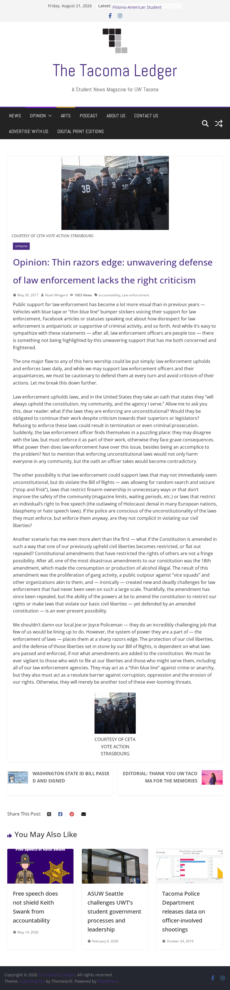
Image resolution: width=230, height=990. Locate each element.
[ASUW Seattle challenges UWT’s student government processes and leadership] (115, 852)
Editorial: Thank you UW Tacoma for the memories (160, 777)
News (15, 115)
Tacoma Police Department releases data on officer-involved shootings (183, 911)
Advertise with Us (28, 131)
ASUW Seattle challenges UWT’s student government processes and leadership (114, 911)
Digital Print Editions (80, 131)
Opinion (38, 115)
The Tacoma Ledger (115, 70)
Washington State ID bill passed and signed (71, 777)
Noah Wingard (56, 295)
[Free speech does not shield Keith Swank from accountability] (40, 852)
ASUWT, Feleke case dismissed (141, 5)
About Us (116, 115)
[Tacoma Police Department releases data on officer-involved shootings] (190, 852)
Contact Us (146, 115)
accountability (109, 295)
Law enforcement (135, 295)
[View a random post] (219, 123)
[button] (49, 116)
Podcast (89, 115)
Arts (66, 115)
